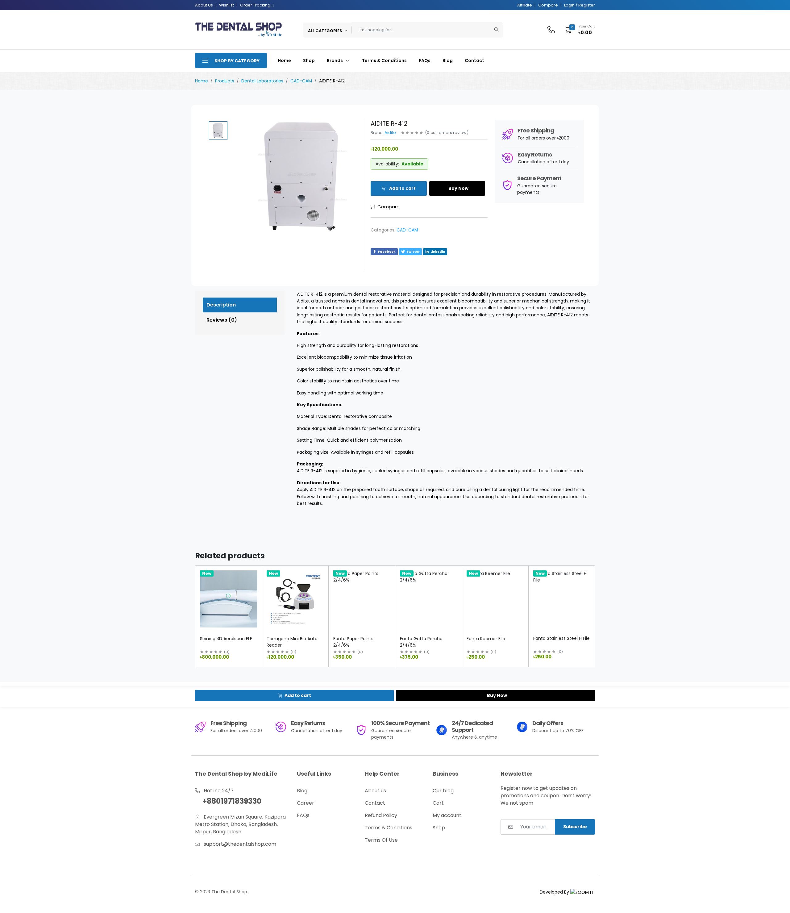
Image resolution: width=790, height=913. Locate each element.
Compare (548, 5)
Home (284, 60)
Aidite (390, 132)
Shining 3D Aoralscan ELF (226, 639)
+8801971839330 (231, 801)
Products (224, 81)
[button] (577, 29)
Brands (335, 60)
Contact (474, 60)
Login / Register (579, 5)
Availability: (387, 164)
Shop (309, 60)
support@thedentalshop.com (240, 844)
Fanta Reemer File (486, 639)
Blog (448, 60)
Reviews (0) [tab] (221, 319)
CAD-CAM (301, 81)
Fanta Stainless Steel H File (561, 638)
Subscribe (575, 826)
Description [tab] (221, 304)
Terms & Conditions (384, 60)
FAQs (424, 60)
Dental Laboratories (262, 81)
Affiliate (524, 5)
